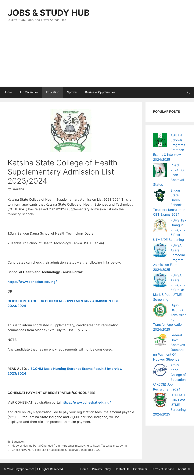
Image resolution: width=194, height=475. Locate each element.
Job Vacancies (28, 92)
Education (52, 92)
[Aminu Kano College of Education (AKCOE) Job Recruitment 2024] (160, 371)
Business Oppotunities (100, 92)
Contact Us (122, 469)
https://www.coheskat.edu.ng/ (32, 282)
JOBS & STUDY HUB (49, 12)
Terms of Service (162, 469)
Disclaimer (140, 469)
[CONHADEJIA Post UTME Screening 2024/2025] (160, 400)
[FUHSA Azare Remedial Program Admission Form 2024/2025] (160, 251)
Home (8, 92)
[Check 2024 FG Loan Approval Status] (160, 171)
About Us (184, 469)
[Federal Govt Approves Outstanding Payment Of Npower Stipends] (160, 341)
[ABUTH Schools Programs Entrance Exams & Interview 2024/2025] (160, 141)
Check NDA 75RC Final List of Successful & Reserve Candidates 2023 (56, 449)
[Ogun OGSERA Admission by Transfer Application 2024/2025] (160, 311)
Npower (72, 92)
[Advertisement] (97, 58)
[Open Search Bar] (188, 92)
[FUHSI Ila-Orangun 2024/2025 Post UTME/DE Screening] (160, 226)
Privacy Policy (101, 469)
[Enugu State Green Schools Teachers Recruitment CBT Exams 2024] (160, 196)
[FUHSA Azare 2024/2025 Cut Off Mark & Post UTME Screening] (160, 281)
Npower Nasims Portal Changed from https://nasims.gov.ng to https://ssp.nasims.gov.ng (69, 445)
